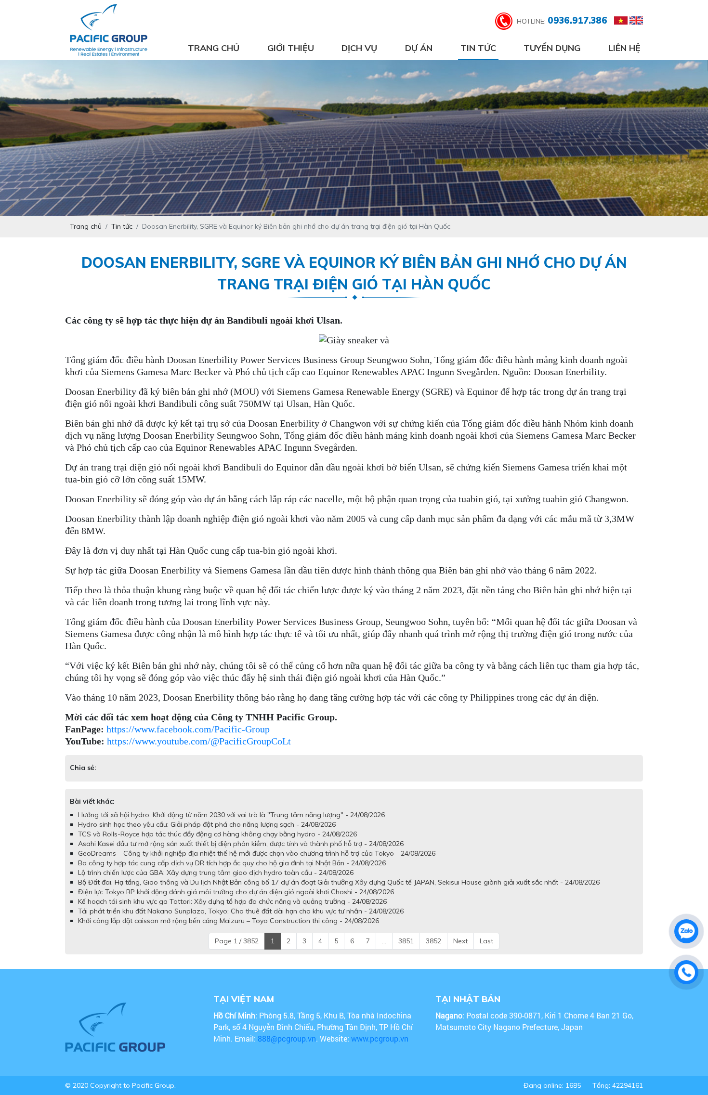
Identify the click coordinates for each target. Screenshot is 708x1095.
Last (486, 950)
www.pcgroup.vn (380, 1048)
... (384, 950)
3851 (406, 950)
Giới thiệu (290, 47)
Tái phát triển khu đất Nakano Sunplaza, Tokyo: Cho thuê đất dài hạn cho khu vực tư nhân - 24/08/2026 (241, 920)
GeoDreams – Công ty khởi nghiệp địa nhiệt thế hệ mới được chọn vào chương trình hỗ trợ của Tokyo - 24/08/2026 (256, 863)
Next (460, 950)
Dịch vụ (359, 47)
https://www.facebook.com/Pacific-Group (188, 729)
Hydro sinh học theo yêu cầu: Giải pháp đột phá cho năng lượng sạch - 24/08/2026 (207, 834)
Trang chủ (213, 47)
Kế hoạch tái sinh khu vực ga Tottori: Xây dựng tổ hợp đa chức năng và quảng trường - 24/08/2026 (232, 911)
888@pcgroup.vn (287, 1048)
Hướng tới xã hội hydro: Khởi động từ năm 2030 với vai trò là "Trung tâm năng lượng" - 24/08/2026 (231, 824)
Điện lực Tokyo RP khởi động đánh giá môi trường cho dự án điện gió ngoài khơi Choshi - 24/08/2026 (236, 901)
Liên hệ (624, 47)
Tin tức (478, 47)
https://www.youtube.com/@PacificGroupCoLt (199, 741)
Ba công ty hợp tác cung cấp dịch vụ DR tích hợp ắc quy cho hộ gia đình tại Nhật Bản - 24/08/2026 (232, 872)
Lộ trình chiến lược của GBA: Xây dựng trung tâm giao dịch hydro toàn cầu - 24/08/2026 (216, 882)
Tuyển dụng (552, 47)
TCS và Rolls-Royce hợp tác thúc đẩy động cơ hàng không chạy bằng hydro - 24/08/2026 (217, 843)
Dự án (419, 47)
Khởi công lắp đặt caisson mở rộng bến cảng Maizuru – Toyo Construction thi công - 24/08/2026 (228, 930)
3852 (433, 950)
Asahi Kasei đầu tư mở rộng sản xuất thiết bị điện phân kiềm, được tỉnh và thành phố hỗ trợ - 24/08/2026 (241, 853)
